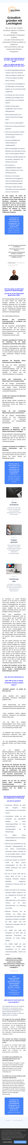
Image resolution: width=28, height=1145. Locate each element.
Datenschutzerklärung (17, 1120)
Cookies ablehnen (7, 1142)
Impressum (8, 1120)
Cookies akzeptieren (20, 1142)
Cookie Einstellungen (6, 1139)
